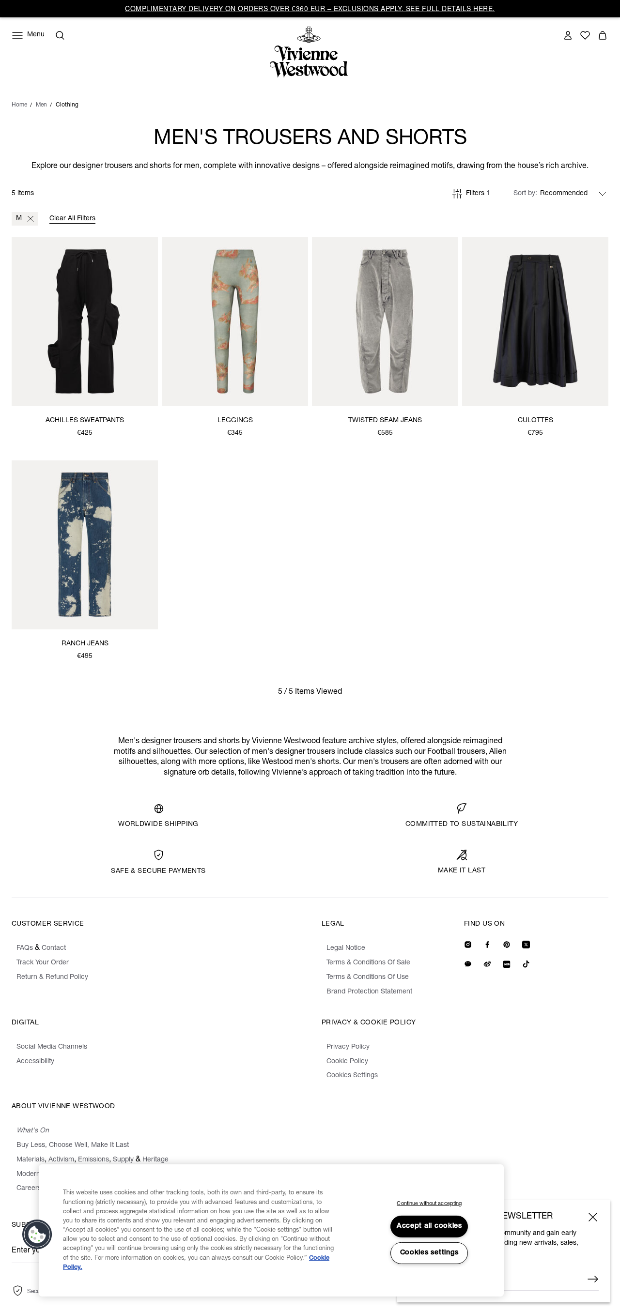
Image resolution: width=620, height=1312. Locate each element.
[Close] (593, 1217)
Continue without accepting (429, 1203)
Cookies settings (429, 1253)
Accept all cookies (429, 1226)
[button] (37, 1234)
